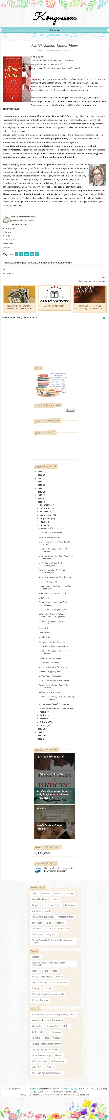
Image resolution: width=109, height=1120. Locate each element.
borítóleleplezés (39, 1032)
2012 (40, 728)
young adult (51, 934)
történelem (37, 934)
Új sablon (41, 808)
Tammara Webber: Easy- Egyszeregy (56, 708)
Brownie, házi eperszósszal (51, 528)
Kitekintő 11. (44, 598)
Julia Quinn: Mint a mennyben (53, 646)
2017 (40, 488)
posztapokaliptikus (65, 917)
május (43, 711)
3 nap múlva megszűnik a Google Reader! (54, 543)
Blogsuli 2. (44, 628)
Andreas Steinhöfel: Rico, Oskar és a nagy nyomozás (56, 557)
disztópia (47, 893)
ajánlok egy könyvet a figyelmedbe (47, 1020)
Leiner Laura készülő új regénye (54, 704)
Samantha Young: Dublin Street (54, 680)
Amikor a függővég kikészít (51, 671)
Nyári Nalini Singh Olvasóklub (52, 593)
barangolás (52, 1026)
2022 (40, 474)
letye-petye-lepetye (41, 1055)
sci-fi (48, 922)
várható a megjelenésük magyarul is (48, 994)
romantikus (37, 922)
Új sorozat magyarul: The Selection (55, 577)
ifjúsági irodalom (39, 905)
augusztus (45, 518)
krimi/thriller (55, 905)
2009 (40, 739)
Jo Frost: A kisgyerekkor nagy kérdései (53, 622)
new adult (36, 911)
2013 (40, 502)
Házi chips (44, 632)
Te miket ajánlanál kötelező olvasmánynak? (52, 571)
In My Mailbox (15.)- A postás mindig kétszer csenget (56, 698)
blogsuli (45, 970)
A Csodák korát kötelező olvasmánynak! (50, 564)
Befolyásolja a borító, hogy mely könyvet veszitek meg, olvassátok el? (52, 794)
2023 (40, 471)
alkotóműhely (37, 1026)
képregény (70, 905)
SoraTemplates (29, 1088)
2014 (40, 498)
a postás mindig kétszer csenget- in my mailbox (53, 1014)
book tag (65, 1026)
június (43, 525)
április (43, 715)
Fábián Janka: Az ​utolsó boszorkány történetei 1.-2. (89, 307)
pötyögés (36, 988)
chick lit (35, 893)
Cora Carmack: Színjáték (50, 757)
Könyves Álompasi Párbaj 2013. (53, 667)
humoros (55, 899)
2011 (40, 732)
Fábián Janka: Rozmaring (51, 692)
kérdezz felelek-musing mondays (46, 1043)
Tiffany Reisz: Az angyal (50, 658)
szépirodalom (38, 928)
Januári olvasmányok (54, 306)
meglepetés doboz (40, 982)
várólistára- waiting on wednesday (47, 1073)
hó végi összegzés (40, 1038)
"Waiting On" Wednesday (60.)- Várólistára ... (53, 604)
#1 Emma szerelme (9, 228)
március (44, 718)
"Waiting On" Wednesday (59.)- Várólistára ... (53, 652)
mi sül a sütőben (39, 1061)
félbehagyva (55, 1032)
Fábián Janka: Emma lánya (52, 642)
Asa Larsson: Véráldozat (50, 532)
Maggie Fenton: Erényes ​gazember (50, 827)
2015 (40, 495)
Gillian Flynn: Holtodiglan (50, 676)
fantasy (69, 893)
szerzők (47, 988)
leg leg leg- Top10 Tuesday (45, 1049)
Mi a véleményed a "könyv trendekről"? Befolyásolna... (52, 615)
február (44, 722)
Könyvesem (54, 18)
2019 (40, 481)
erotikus (58, 893)
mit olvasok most (60, 982)
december (45, 504)
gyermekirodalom (39, 899)
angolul (35, 970)
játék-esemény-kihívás (42, 976)
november (45, 508)
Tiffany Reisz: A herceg (49, 774)
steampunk (59, 922)
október (44, 511)
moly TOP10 (37, 1067)
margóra (59, 976)
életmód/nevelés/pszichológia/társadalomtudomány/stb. (53, 941)
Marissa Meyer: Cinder (49, 537)
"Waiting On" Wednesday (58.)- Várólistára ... (53, 686)
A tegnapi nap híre (48, 581)
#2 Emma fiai (7, 232)
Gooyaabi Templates (68, 1088)
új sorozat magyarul (40, 1000)
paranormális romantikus (43, 917)
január (43, 725)
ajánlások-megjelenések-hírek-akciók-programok (49, 963)
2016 (40, 491)
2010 (40, 735)
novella (48, 911)
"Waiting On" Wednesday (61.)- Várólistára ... (53, 550)
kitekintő (57, 1038)
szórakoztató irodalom (57, 928)
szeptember (46, 515)
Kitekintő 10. (44, 637)
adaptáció (36, 957)
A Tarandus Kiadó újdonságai (52, 609)
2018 (40, 485)
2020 (40, 478)
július (43, 521)
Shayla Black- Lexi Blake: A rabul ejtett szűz (55, 587)
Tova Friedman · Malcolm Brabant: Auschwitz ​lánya (19, 307)
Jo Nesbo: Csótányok (49, 662)
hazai (54, 970)
